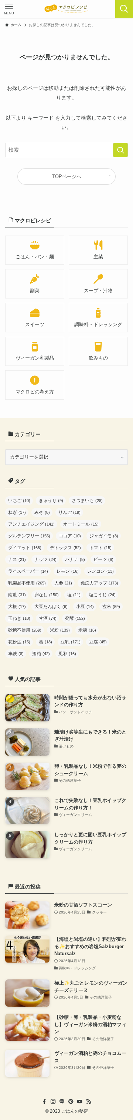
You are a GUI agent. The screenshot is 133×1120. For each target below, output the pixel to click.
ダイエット (24, 547)
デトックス (65, 547)
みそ (42, 512)
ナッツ (45, 559)
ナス (17, 559)
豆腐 (98, 641)
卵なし (46, 594)
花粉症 (19, 641)
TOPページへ (66, 176)
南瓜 (17, 594)
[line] (62, 1101)
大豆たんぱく (51, 606)
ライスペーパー (28, 571)
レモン (68, 571)
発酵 (75, 618)
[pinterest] (71, 1101)
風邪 (67, 653)
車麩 (16, 653)
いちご (19, 500)
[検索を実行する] (120, 150)
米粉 (60, 630)
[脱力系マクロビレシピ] (66, 9)
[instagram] (53, 1101)
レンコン (100, 571)
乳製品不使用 (27, 583)
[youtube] (79, 1101)
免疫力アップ (99, 583)
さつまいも (87, 500)
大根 (17, 606)
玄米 (111, 606)
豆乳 (71, 641)
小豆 (85, 606)
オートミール (81, 524)
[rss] (88, 1101)
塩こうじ (102, 594)
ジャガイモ (103, 535)
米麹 (87, 630)
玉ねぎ (19, 618)
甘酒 (48, 618)
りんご (69, 512)
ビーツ (103, 559)
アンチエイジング (31, 524)
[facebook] (44, 1101)
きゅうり (51, 500)
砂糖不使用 (24, 630)
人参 (63, 583)
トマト (100, 547)
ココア (70, 535)
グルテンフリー (29, 535)
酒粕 (41, 653)
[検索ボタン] (124, 9)
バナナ (75, 559)
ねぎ (17, 512)
